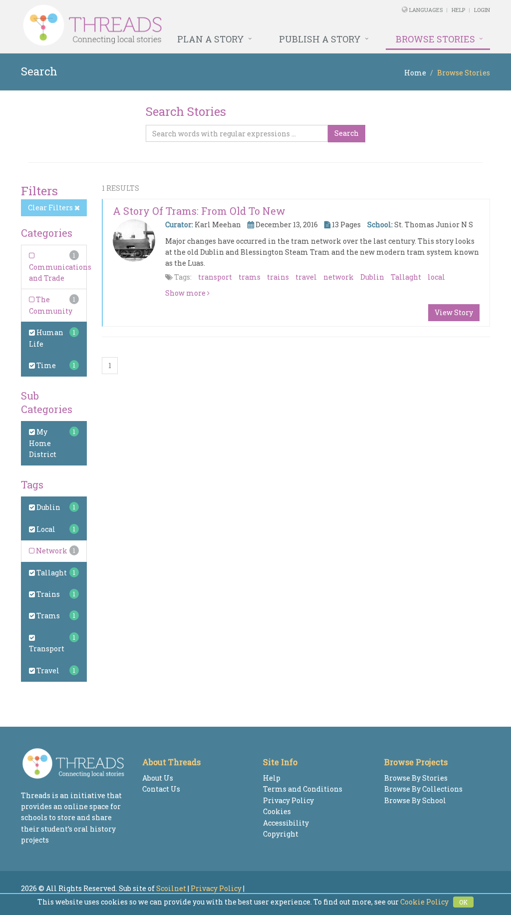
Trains (47, 594)
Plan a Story (210, 39)
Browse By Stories (416, 778)
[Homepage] (166, 25)
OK (463, 902)
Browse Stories (435, 39)
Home (415, 72)
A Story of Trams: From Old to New (199, 210)
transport (215, 277)
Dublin (47, 507)
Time (45, 365)
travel (306, 277)
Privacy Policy (288, 800)
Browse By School (415, 800)
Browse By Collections (423, 789)
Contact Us (161, 789)
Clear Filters (51, 207)
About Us (157, 778)
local (436, 277)
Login (482, 9)
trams (249, 277)
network (338, 277)
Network (50, 550)
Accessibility (286, 823)
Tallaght (51, 572)
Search (346, 133)
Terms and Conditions (302, 789)
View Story (454, 312)
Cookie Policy (424, 902)
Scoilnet (171, 888)
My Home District (42, 443)
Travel (47, 670)
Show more (186, 293)
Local (45, 529)
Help (458, 9)
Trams (47, 615)
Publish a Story (320, 39)
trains (278, 277)
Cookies (277, 811)
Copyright (280, 834)
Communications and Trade (60, 272)
